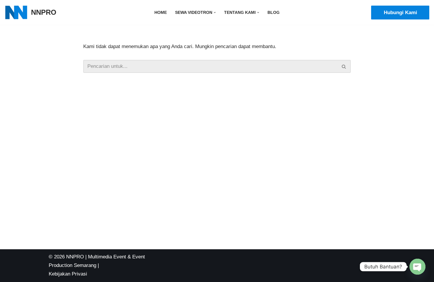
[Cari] (344, 66)
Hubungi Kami (400, 12)
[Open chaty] (417, 267)
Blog (273, 12)
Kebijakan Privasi (68, 274)
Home (160, 12)
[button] (215, 13)
